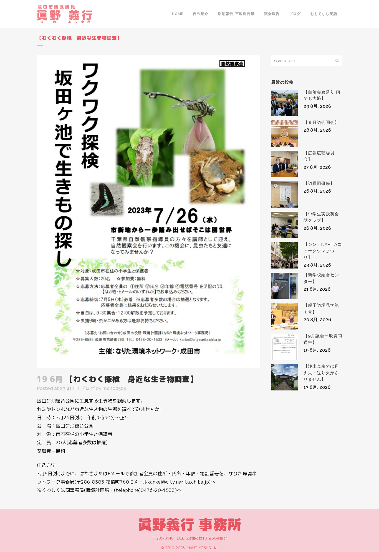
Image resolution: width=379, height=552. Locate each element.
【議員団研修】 (319, 183)
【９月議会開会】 (321, 122)
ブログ (87, 388)
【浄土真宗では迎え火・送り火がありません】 (321, 373)
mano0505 (114, 388)
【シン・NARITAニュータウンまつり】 (323, 251)
